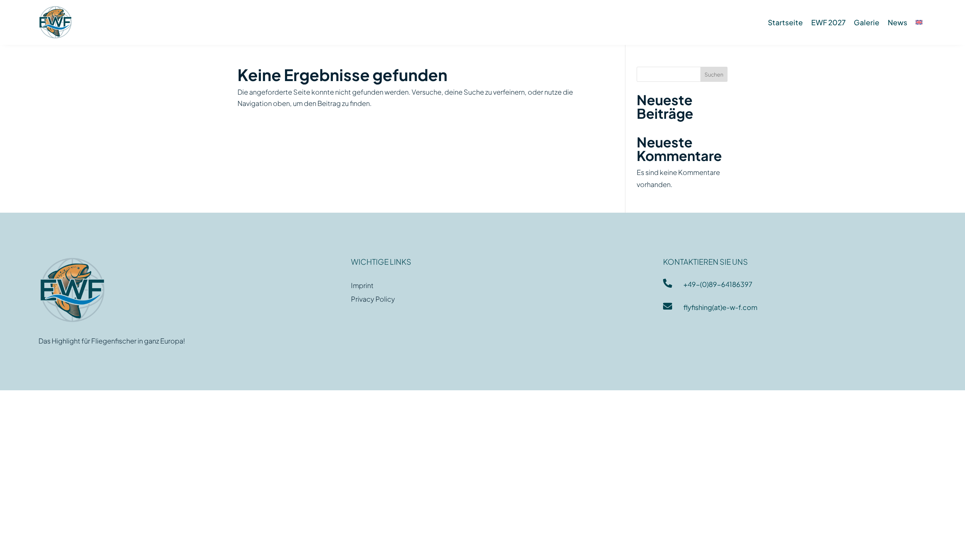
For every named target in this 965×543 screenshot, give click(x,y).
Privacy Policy (373, 299)
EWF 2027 (828, 22)
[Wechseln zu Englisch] (919, 22)
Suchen (714, 74)
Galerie (866, 22)
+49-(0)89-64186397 (717, 284)
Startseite (785, 22)
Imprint (362, 285)
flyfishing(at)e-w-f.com (720, 307)
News (897, 22)
